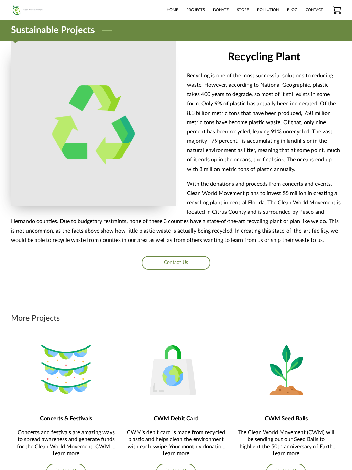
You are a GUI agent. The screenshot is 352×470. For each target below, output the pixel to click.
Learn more (66, 453)
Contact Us (176, 262)
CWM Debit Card (176, 418)
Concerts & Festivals (66, 418)
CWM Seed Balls (286, 418)
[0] (337, 10)
